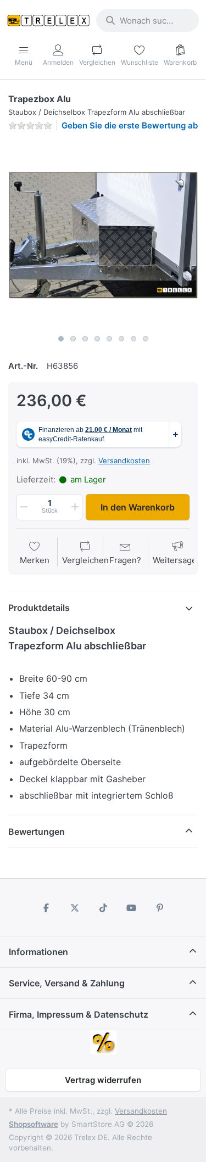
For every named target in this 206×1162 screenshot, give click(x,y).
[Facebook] (47, 908)
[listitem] (103, 234)
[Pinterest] (160, 908)
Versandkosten (124, 460)
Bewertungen (36, 831)
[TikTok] (103, 908)
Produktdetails (39, 607)
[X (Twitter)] (75, 908)
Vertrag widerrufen (103, 1080)
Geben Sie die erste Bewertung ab (130, 125)
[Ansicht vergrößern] (103, 234)
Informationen (38, 951)
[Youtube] (131, 908)
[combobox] (147, 20)
